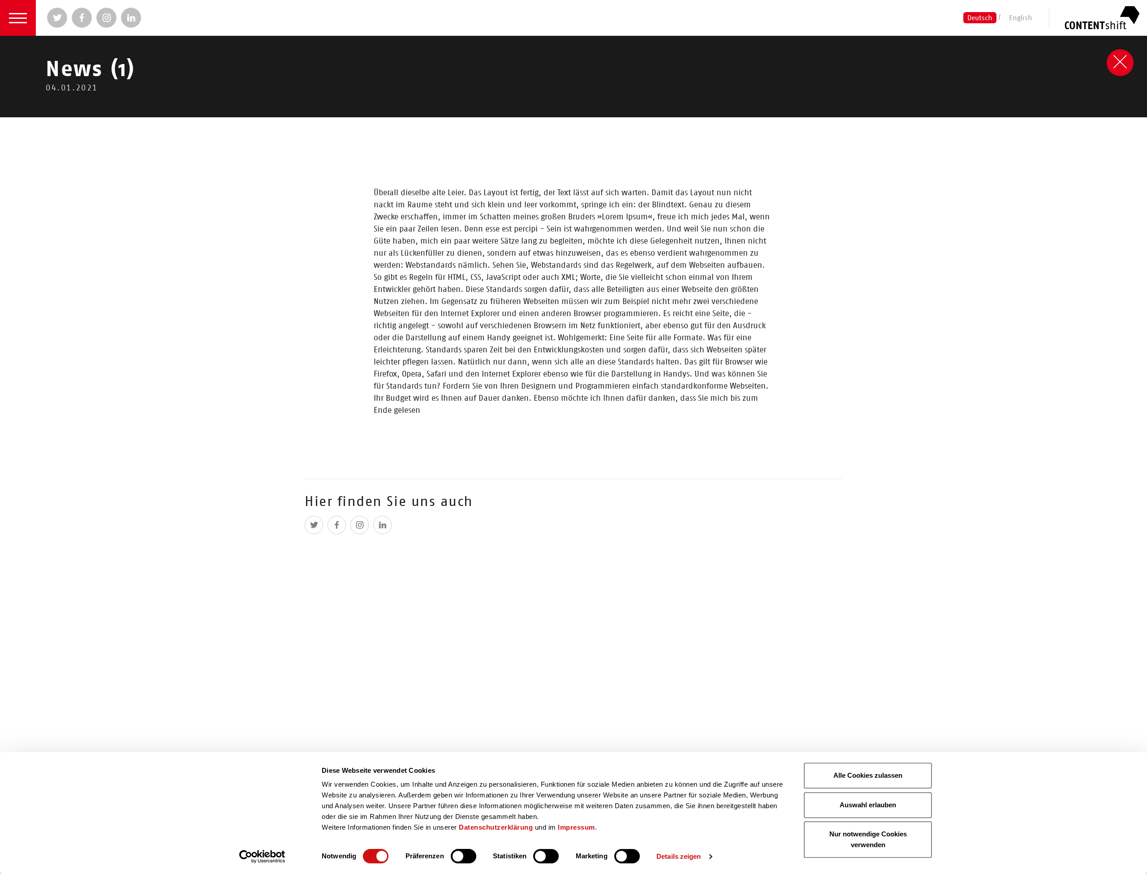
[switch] (463, 856)
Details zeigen (678, 856)
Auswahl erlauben (868, 805)
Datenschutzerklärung (496, 827)
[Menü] (18, 18)
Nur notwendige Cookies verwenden (868, 839)
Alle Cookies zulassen (867, 775)
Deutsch (979, 17)
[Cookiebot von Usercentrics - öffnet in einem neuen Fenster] (262, 856)
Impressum (576, 827)
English (1020, 17)
